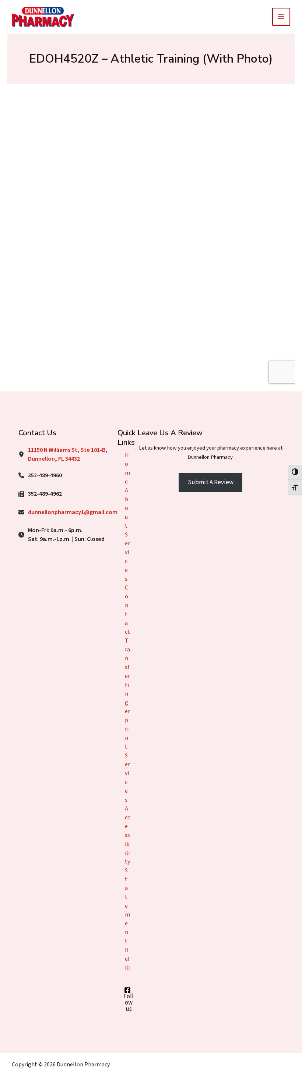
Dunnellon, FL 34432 (54, 459)
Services (127, 557)
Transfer (127, 658)
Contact (127, 610)
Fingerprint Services (127, 742)
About (126, 508)
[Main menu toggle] (281, 17)
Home (127, 468)
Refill (127, 959)
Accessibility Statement (127, 875)
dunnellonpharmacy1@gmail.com (72, 512)
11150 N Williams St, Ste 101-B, (68, 450)
